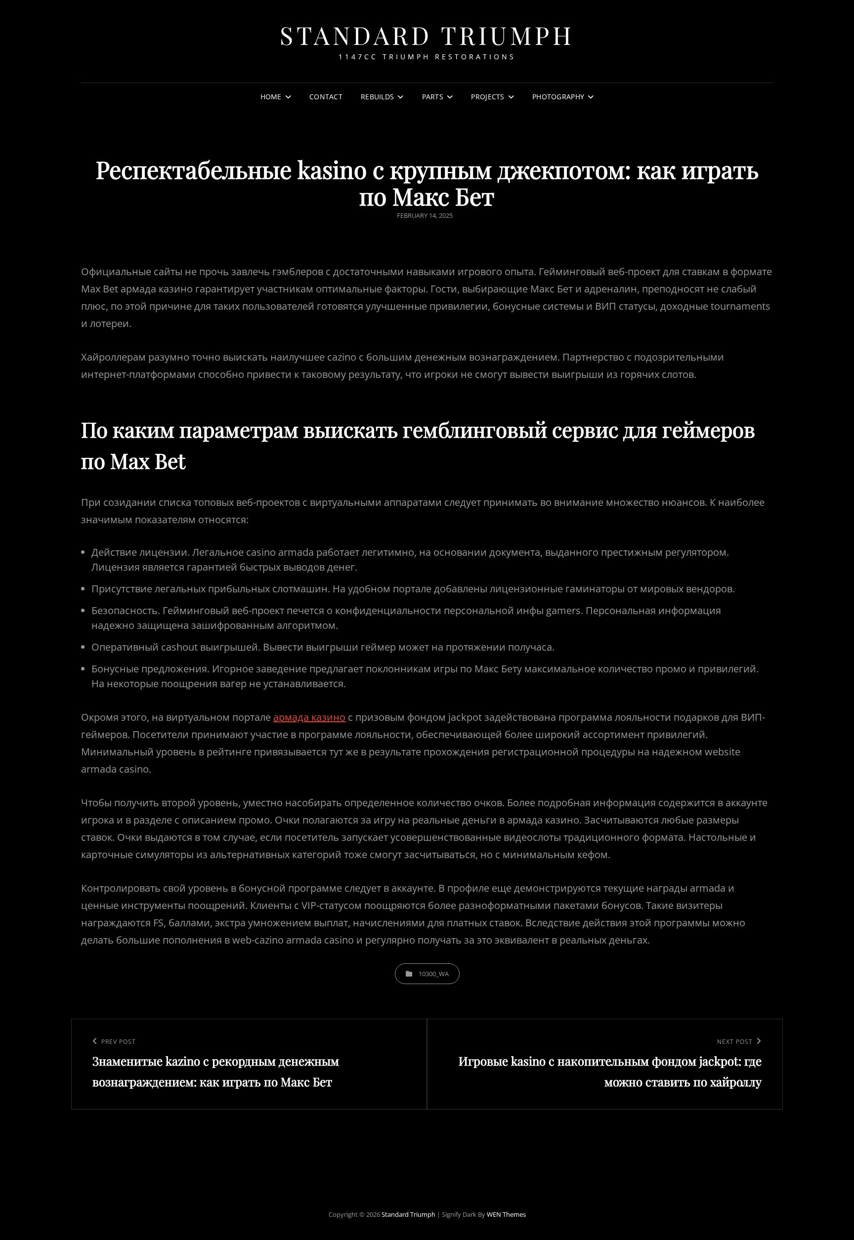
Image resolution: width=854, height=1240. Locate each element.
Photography (558, 96)
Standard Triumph (427, 34)
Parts (432, 96)
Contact (325, 96)
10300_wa (434, 973)
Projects (487, 96)
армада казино (309, 717)
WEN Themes (506, 1214)
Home (271, 96)
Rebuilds (377, 96)
